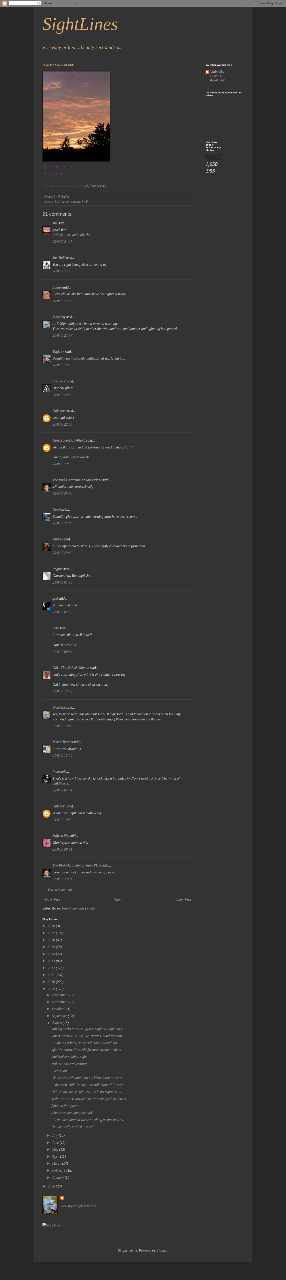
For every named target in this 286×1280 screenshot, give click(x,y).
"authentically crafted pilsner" (72, 1127)
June (56, 1142)
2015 (52, 947)
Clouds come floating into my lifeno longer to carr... (87, 1078)
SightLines (80, 24)
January (58, 1177)
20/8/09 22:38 (62, 424)
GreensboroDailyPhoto (69, 440)
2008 (52, 1186)
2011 (52, 975)
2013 (52, 961)
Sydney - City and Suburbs (71, 235)
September (60, 1016)
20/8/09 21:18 (62, 271)
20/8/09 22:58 (62, 464)
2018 (52, 926)
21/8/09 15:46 (62, 726)
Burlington (62, 201)
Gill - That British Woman (71, 668)
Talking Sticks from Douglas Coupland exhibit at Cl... (89, 1029)
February (59, 1170)
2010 (52, 982)
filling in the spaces (64, 1106)
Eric (56, 628)
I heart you (59, 1071)
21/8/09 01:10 (62, 582)
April (56, 1156)
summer (75, 201)
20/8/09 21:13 (62, 242)
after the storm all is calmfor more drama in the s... (87, 1050)
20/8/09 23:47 (62, 553)
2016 (52, 940)
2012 (52, 968)
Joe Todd (59, 258)
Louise (57, 287)
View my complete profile (78, 1206)
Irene (56, 772)
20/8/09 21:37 (62, 335)
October (58, 1009)
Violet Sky (217, 72)
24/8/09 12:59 (62, 820)
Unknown (59, 411)
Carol (57, 509)
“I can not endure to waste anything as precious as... (88, 1120)
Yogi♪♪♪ (58, 351)
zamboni (216, 76)
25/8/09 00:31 (62, 849)
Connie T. (59, 381)
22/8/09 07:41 (62, 790)
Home (118, 900)
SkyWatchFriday (96, 185)
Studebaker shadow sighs (69, 1057)
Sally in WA (61, 836)
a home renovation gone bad (71, 1113)
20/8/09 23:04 (62, 494)
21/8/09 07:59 (62, 612)
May (55, 1149)
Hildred (58, 539)
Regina (58, 569)
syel (55, 598)
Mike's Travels (63, 742)
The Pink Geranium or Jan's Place (77, 480)
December (60, 995)
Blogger (161, 1250)
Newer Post (52, 900)
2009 (52, 989)
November (60, 1002)
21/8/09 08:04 (62, 652)
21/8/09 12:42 (62, 691)
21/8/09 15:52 (62, 755)
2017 (52, 933)
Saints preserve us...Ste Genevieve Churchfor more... (88, 1036)
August (57, 1023)
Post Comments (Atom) (78, 908)
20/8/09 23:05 (62, 523)
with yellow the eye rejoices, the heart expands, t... (86, 1092)
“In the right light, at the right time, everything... (85, 1043)
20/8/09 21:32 (62, 301)
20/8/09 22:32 (62, 395)
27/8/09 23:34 (62, 879)
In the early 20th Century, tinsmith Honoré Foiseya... (88, 1085)
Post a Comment (60, 889)
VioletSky (59, 317)
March (57, 1163)
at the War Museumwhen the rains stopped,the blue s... (89, 1099)
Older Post (183, 900)
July (55, 1135)
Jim (55, 223)
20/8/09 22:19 (62, 365)
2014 (52, 954)
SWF (85, 201)
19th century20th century (69, 1064)
